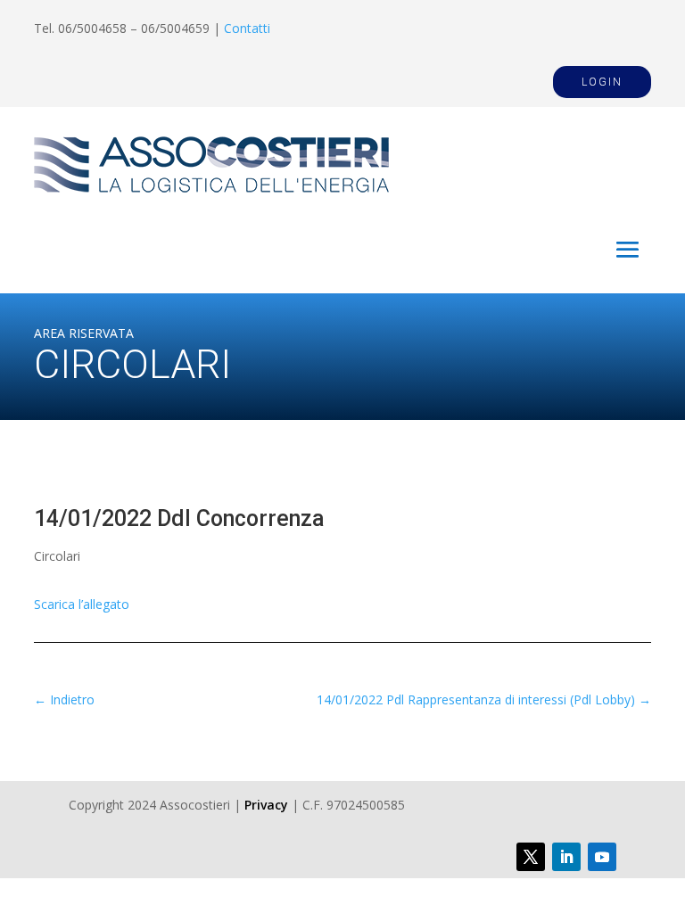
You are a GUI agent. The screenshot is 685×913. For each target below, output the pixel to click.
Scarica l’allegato (81, 604)
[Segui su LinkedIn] (566, 857)
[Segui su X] (530, 857)
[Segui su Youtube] (602, 857)
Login (602, 82)
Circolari (57, 555)
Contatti (247, 28)
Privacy (266, 804)
